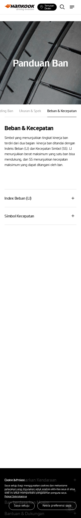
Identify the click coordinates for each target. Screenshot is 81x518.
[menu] (72, 7)
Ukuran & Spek (30, 110)
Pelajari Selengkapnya (15, 496)
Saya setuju (21, 505)
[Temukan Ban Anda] (62, 7)
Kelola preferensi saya (57, 505)
